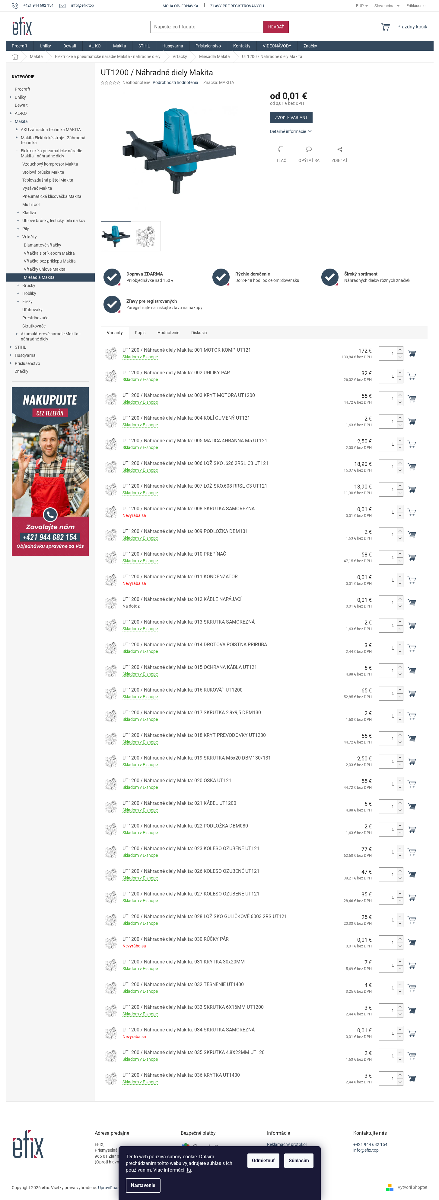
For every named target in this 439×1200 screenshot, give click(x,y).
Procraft (22, 89)
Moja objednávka (180, 6)
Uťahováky (32, 309)
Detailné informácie (288, 131)
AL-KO (21, 113)
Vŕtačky (29, 236)
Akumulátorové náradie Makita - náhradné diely (51, 336)
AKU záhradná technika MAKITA (51, 129)
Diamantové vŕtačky (42, 245)
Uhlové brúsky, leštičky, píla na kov (53, 220)
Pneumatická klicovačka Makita (51, 196)
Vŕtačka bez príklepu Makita (50, 261)
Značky (21, 371)
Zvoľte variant (291, 117)
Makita (21, 121)
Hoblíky (29, 293)
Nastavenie (143, 1185)
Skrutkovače (34, 326)
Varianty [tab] (115, 332)
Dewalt (21, 105)
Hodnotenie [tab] (168, 332)
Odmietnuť (263, 1160)
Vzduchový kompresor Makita (50, 164)
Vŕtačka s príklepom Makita (49, 253)
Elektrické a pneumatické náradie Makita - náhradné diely (51, 153)
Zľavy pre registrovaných (237, 6)
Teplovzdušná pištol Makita (47, 180)
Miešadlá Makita (39, 277)
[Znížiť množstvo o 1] (400, 356)
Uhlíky (20, 97)
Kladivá (29, 212)
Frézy (27, 301)
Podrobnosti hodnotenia (175, 82)
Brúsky (28, 285)
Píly (25, 228)
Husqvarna (25, 355)
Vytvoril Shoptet (413, 1187)
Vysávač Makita (37, 188)
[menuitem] (19, 46)
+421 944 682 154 (370, 1144)
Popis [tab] (140, 332)
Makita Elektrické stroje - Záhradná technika (53, 140)
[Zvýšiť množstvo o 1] (400, 350)
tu (189, 1170)
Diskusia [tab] (199, 332)
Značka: (218, 82)
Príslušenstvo (27, 363)
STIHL (20, 347)
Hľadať (276, 26)
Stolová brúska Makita (43, 172)
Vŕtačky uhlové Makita (44, 269)
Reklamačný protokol (287, 1144)
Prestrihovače (35, 317)
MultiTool (31, 204)
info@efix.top (366, 1150)
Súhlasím (299, 1160)
